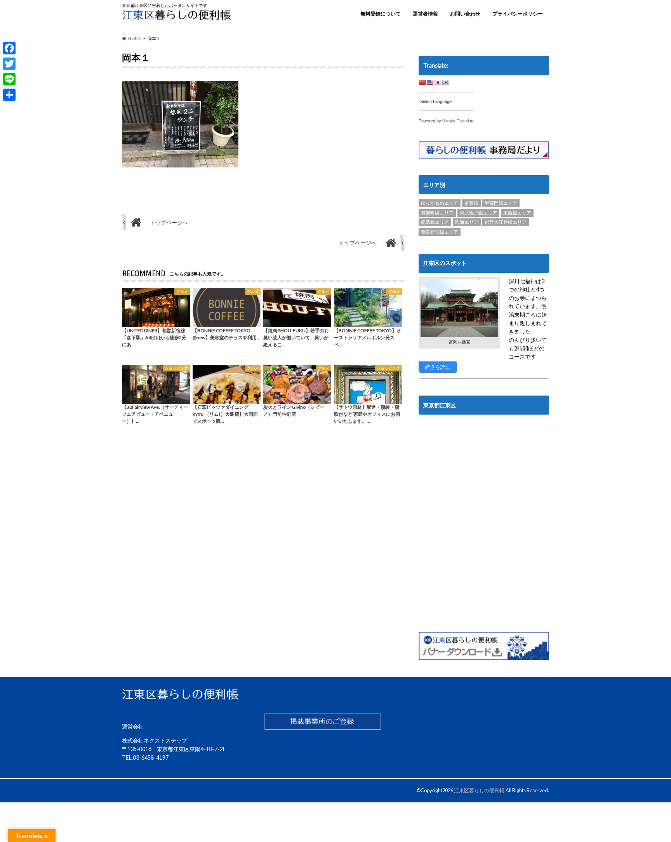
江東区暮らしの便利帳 (479, 790)
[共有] (9, 95)
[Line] (9, 79)
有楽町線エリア (437, 213)
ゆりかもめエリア (439, 203)
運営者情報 (425, 13)
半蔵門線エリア (501, 203)
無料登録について (380, 13)
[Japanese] (437, 82)
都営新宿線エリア (439, 232)
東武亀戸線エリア (478, 213)
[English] (429, 82)
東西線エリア (517, 213)
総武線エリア (435, 222)
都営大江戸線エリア (506, 222)
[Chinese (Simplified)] (422, 82)
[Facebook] (9, 48)
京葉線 (471, 203)
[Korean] (445, 82)
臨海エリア (466, 222)
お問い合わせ (465, 13)
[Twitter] (9, 63)
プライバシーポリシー (517, 13)
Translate (466, 121)
